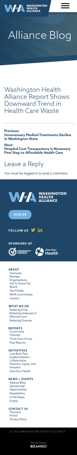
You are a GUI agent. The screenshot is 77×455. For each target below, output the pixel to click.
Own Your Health (46, 252)
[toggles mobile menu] (65, 6)
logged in (31, 173)
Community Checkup (20, 252)
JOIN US (20, 214)
